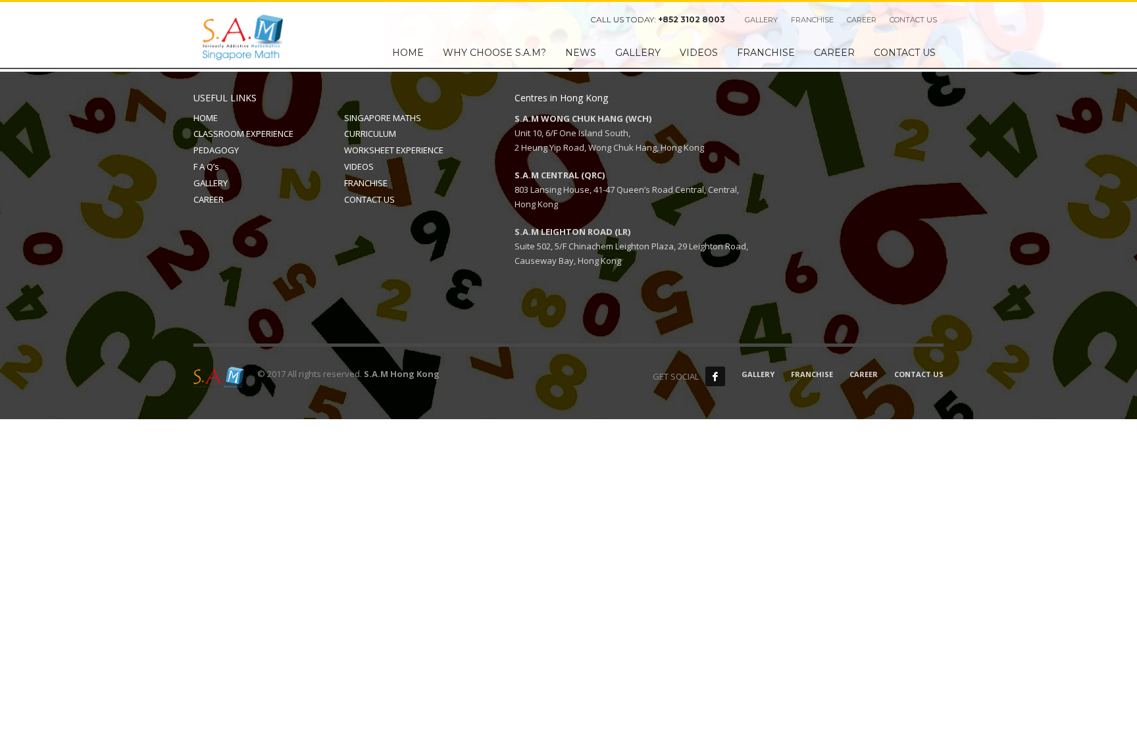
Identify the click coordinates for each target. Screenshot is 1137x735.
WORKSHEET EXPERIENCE (393, 150)
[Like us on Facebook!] (715, 376)
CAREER (861, 19)
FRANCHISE (812, 19)
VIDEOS (359, 166)
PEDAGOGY (216, 150)
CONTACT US (913, 19)
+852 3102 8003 (691, 19)
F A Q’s (206, 166)
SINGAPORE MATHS (382, 118)
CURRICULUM (370, 133)
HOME (205, 118)
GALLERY (761, 19)
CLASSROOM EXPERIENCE (243, 133)
